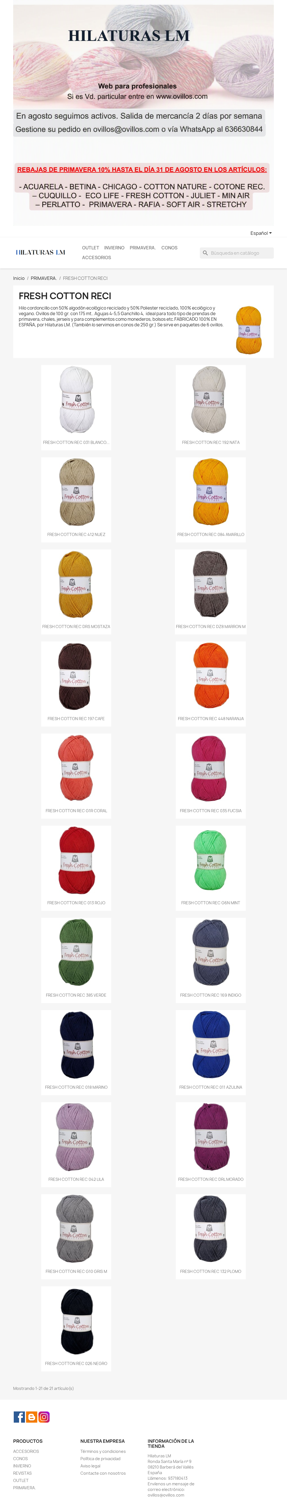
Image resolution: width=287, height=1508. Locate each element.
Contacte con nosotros (103, 1473)
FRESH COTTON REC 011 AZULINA (210, 1087)
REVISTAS (22, 1473)
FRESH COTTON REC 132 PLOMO (210, 1271)
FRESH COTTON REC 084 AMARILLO (210, 534)
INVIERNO (114, 248)
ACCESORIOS (96, 258)
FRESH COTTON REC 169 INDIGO (210, 995)
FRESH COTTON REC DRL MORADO (211, 1179)
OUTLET (90, 248)
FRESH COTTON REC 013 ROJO (76, 902)
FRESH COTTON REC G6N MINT (210, 902)
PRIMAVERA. (143, 248)
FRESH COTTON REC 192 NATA (211, 442)
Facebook (19, 1417)
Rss (31, 1417)
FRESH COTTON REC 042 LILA (76, 1179)
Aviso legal (90, 1466)
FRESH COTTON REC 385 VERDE (76, 995)
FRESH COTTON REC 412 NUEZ (76, 534)
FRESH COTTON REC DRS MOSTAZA (76, 626)
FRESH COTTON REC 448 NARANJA (211, 718)
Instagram (44, 1417)
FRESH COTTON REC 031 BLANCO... (76, 442)
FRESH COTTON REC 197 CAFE (76, 718)
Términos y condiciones (103, 1451)
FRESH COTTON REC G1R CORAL (76, 810)
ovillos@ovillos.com (166, 1495)
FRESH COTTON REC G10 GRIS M (76, 1271)
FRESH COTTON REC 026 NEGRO (76, 1363)
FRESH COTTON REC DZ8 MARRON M (211, 626)
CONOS (169, 248)
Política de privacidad (100, 1458)
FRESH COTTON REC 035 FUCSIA (211, 810)
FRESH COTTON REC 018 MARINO (76, 1087)
